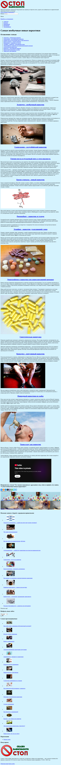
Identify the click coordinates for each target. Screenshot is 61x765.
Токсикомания (7, 26)
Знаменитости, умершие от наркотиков (13, 656)
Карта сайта (12, 763)
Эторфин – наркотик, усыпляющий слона (14, 44)
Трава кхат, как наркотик (10, 51)
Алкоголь (6, 21)
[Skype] (14, 490)
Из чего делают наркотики (10, 634)
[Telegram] (16, 490)
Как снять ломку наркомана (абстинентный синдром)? (17, 626)
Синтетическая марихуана (10, 47)
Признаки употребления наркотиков (13, 696)
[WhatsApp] (12, 490)
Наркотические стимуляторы (11, 672)
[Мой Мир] (6, 490)
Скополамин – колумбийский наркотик (14, 39)
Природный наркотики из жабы (12, 49)
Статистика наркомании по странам (13, 680)
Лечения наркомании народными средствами (15, 649)
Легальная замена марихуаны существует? (14, 726)
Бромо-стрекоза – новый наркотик (12, 41)
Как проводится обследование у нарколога (14, 688)
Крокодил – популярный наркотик (12, 48)
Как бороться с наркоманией (11, 711)
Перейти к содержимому (7, 19)
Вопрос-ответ (7, 739)
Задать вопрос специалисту (8, 12)
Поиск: (2, 13)
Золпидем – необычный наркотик (12, 37)
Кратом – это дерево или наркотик (12, 718)
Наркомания (7, 24)
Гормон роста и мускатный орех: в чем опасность (16, 40)
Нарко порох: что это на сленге (11, 733)
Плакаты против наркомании (11, 664)
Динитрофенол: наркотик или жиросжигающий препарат (18, 45)
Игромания (6, 25)
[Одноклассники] (3, 490)
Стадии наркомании (9, 704)
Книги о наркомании (9, 641)
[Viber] (10, 490)
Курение (6, 22)
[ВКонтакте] (1, 490)
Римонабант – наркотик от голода (12, 43)
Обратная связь (4, 763)
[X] (8, 490)
